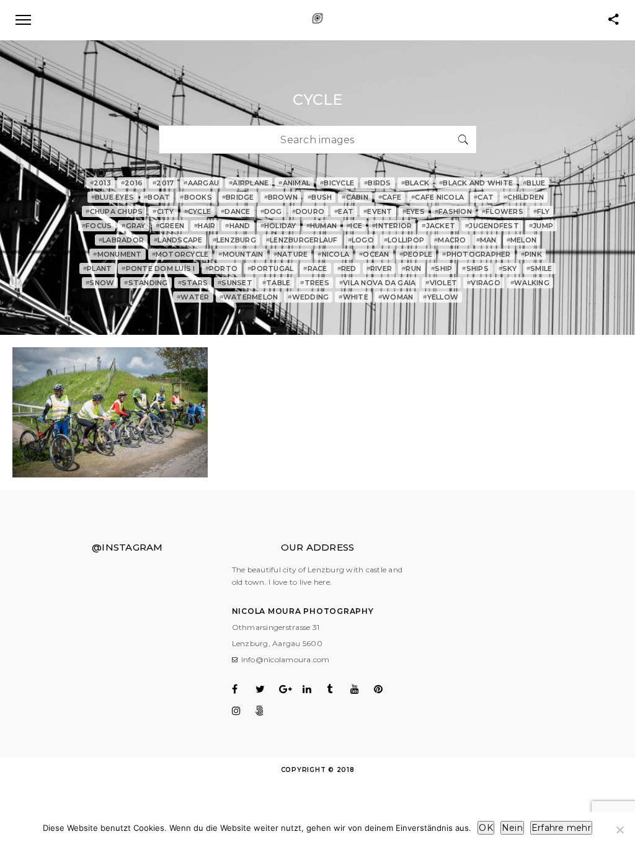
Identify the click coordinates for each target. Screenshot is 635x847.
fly (541, 211)
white (353, 297)
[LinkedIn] (313, 689)
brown (281, 197)
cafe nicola (437, 197)
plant (97, 268)
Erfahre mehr (561, 827)
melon (522, 240)
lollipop (404, 240)
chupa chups (114, 211)
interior (392, 225)
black (415, 183)
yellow (440, 297)
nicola (333, 254)
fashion (453, 211)
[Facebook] (243, 689)
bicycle (337, 183)
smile (539, 268)
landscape (178, 240)
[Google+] (290, 689)
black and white (476, 183)
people (416, 254)
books (196, 197)
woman (396, 297)
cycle (197, 211)
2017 (163, 183)
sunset (235, 282)
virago (483, 282)
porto (221, 268)
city (163, 211)
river (379, 268)
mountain (240, 254)
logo (361, 240)
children (524, 197)
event (378, 211)
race (315, 268)
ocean (374, 254)
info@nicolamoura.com (285, 659)
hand (237, 225)
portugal (270, 268)
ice (354, 225)
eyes (413, 211)
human (321, 225)
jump (541, 225)
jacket (438, 225)
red (347, 268)
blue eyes (113, 197)
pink (531, 254)
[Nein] (619, 829)
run (411, 268)
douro (308, 211)
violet (441, 282)
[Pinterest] (385, 689)
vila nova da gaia (377, 282)
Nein (512, 827)
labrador (121, 240)
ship (441, 268)
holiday (278, 225)
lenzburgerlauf (302, 240)
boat (157, 197)
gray (133, 225)
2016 (132, 183)
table (276, 282)
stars (193, 282)
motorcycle (180, 254)
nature (290, 254)
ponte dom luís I (158, 268)
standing (145, 282)
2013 (100, 183)
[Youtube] (361, 689)
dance (236, 211)
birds (377, 183)
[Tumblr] (338, 689)
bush (320, 197)
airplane (249, 183)
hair (204, 225)
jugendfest (492, 225)
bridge (238, 197)
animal (294, 183)
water (193, 297)
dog (271, 211)
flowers (502, 211)
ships (475, 268)
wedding (308, 297)
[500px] (266, 711)
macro (450, 240)
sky (508, 268)
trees (314, 282)
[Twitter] (266, 689)
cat (484, 197)
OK (486, 827)
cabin (355, 197)
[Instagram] (243, 711)
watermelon (249, 297)
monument (117, 254)
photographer (476, 254)
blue (534, 183)
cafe (389, 197)
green (170, 225)
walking (529, 282)
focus (97, 225)
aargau (201, 183)
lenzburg (234, 240)
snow (100, 282)
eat (343, 211)
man (486, 240)
